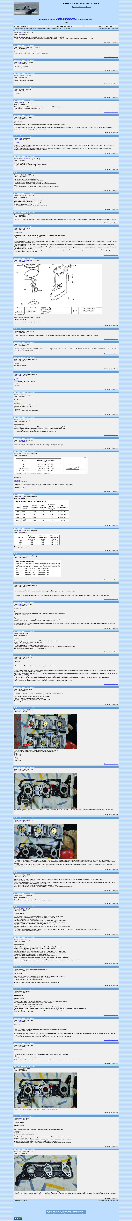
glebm (20, 102)
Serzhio (20, 76)
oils (19, 344)
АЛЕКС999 (21, 331)
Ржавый (20, 969)
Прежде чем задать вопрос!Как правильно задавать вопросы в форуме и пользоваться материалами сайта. (66, 18)
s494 (19, 359)
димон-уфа (21, 440)
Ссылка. (16, 142)
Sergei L (20, 689)
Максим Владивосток (25, 47)
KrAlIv (20, 228)
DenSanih (21, 175)
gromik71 (21, 32)
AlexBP (20, 909)
